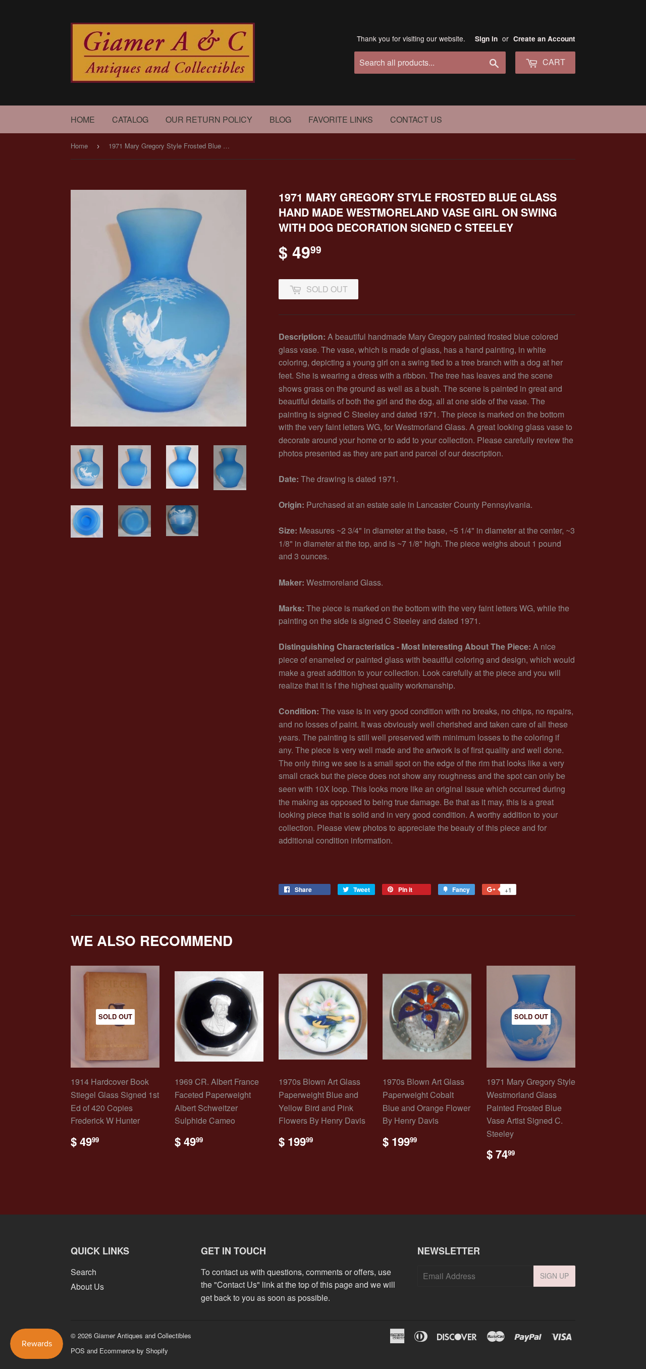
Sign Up (554, 1276)
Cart (553, 62)
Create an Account (544, 38)
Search (83, 1272)
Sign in (486, 38)
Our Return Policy (209, 119)
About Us (87, 1286)
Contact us (416, 119)
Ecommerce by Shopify (133, 1350)
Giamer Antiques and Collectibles (142, 1335)
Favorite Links (340, 119)
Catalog (130, 119)
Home (83, 119)
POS (78, 1350)
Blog (280, 119)
